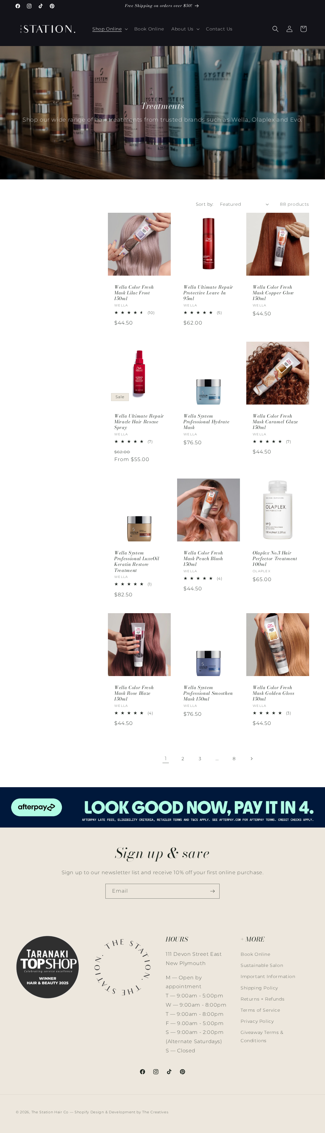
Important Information (268, 976)
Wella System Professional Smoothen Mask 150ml (208, 693)
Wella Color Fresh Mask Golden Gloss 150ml (273, 693)
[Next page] (251, 759)
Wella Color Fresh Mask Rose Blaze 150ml (134, 693)
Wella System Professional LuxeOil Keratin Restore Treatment (136, 561)
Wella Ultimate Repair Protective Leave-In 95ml (208, 293)
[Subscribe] (212, 891)
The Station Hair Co (50, 1112)
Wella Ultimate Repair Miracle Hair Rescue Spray (139, 422)
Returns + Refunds (262, 999)
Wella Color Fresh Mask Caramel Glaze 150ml (275, 422)
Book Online (255, 954)
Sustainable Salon (262, 965)
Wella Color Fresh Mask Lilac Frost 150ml (134, 293)
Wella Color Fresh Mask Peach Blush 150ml (203, 558)
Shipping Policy (259, 988)
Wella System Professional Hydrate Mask (206, 422)
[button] (109, 29)
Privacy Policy (257, 1021)
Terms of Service (260, 1010)
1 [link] (166, 758)
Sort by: (205, 204)
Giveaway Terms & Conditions (262, 1036)
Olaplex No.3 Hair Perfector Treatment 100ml (275, 558)
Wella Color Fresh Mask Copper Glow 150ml (273, 293)
